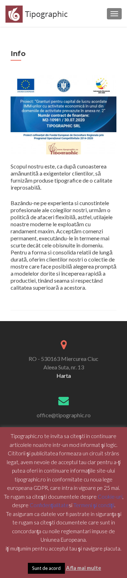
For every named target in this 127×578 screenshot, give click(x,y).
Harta (63, 375)
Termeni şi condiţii (93, 505)
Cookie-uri (110, 496)
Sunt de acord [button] (46, 568)
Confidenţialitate (49, 505)
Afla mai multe (83, 568)
